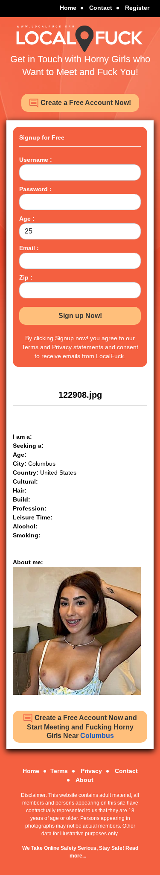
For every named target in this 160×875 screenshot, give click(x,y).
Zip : (25, 277)
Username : (35, 159)
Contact (100, 7)
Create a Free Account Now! (85, 102)
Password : (35, 189)
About (84, 779)
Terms (59, 770)
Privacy (91, 770)
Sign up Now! (80, 315)
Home (68, 7)
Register (137, 7)
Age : (27, 218)
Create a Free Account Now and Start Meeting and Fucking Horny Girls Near (82, 726)
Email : (29, 248)
